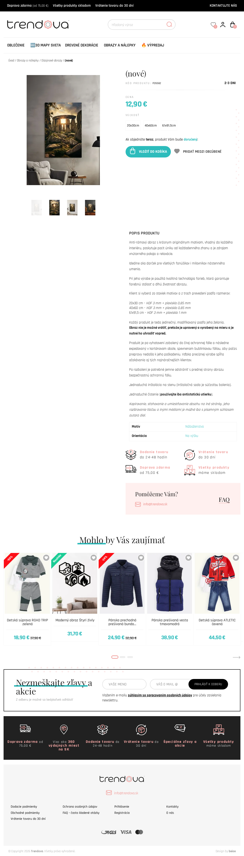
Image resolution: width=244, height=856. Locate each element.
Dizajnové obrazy (51, 60)
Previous (7, 657)
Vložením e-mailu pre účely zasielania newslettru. (161, 698)
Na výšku (191, 436)
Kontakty (172, 807)
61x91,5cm (169, 125)
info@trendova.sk (155, 504)
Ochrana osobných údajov (80, 807)
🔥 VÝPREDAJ (152, 45)
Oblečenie (16, 45)
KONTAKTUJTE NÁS (223, 5)
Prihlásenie (121, 807)
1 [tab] (115, 657)
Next (236, 657)
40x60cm (151, 125)
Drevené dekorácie (81, 45)
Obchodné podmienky (25, 813)
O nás (170, 813)
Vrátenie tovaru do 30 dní (114, 5)
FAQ (224, 499)
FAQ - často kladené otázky (81, 813)
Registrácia (122, 813)
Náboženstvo (194, 426)
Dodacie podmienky (24, 807)
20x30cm (133, 125)
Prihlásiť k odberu (208, 684)
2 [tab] (122, 657)
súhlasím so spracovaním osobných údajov (160, 695)
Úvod (11, 60)
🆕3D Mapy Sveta (45, 45)
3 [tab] (130, 657)
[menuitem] (16, 45)
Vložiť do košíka (153, 151)
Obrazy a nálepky (120, 45)
